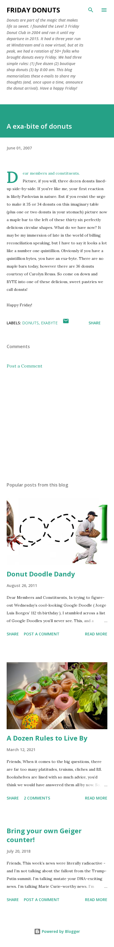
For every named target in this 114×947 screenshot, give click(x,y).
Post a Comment (24, 366)
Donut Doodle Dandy (41, 573)
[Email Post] (66, 322)
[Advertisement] (57, 425)
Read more (96, 633)
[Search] (90, 10)
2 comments (37, 798)
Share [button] (95, 322)
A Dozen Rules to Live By (47, 737)
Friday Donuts (33, 9)
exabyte (49, 322)
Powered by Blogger (60, 931)
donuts (30, 322)
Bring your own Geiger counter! (44, 835)
